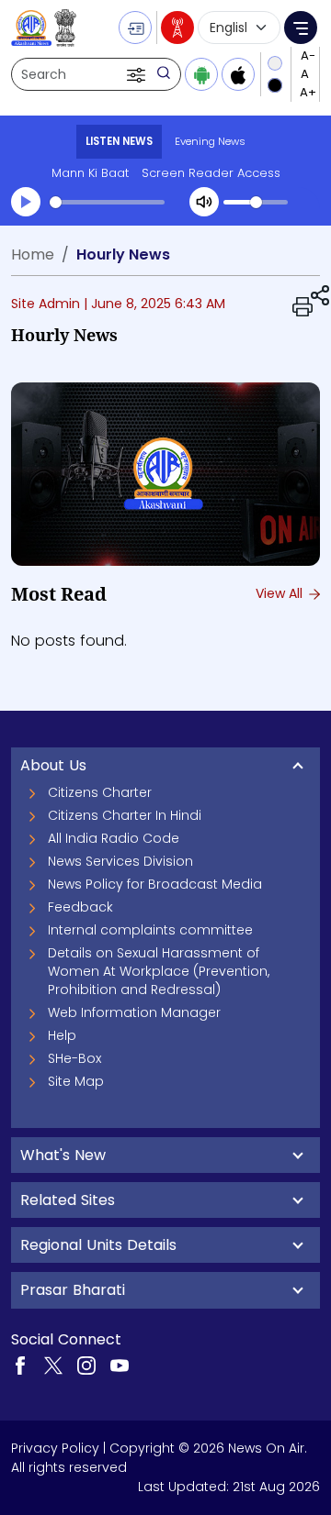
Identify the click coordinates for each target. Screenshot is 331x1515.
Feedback (80, 907)
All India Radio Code (113, 838)
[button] (138, 74)
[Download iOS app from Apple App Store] (238, 74)
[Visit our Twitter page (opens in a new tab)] (53, 1364)
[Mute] (204, 201)
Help (62, 1035)
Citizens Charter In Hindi (124, 815)
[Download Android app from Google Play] (201, 74)
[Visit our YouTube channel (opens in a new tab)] (119, 1364)
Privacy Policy (55, 1448)
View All (281, 593)
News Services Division (120, 861)
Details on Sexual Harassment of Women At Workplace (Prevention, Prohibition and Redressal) (158, 971)
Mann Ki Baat (90, 173)
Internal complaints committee (150, 930)
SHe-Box (74, 1058)
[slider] (107, 202)
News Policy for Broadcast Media (155, 884)
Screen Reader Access (211, 173)
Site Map (76, 1081)
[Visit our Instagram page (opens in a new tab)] (86, 1364)
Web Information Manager (134, 1012)
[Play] (25, 201)
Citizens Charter (100, 792)
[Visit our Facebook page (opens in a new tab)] (20, 1364)
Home (32, 254)
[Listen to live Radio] (177, 27)
